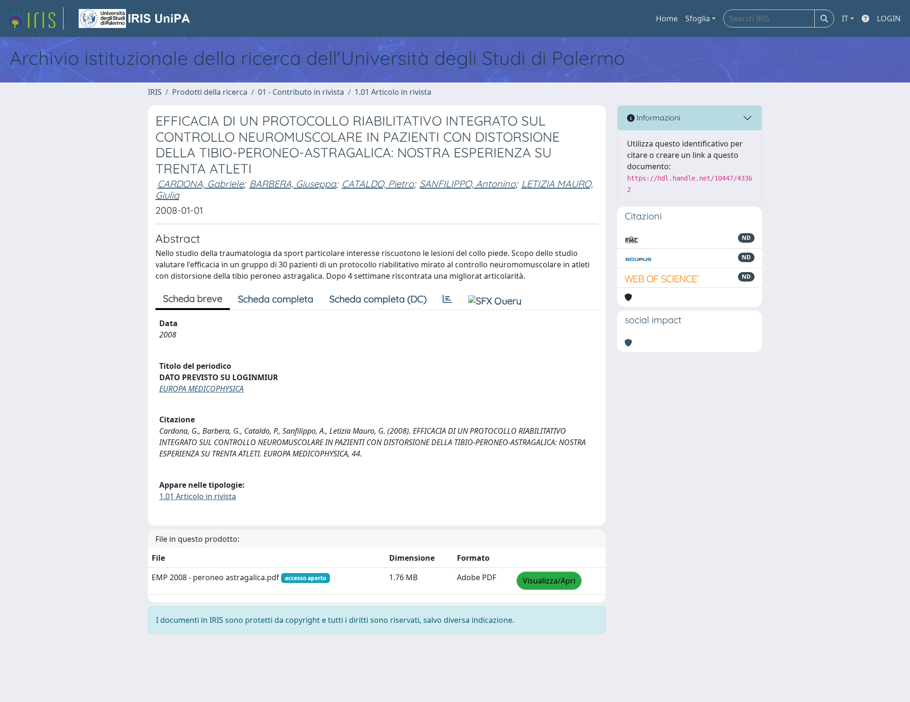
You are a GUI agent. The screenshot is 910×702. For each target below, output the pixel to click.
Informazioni (657, 117)
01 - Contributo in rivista (301, 92)
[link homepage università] (135, 18)
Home (667, 18)
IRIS (155, 92)
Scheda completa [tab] (275, 299)
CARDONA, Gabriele (200, 184)
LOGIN (889, 18)
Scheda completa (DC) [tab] (378, 299)
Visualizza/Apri (549, 580)
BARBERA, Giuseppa (292, 184)
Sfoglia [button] (697, 18)
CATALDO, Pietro (378, 184)
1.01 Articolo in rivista (393, 92)
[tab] (447, 299)
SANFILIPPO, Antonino (467, 184)
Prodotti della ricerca (209, 92)
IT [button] (845, 18)
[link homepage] (35, 18)
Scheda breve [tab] (192, 298)
